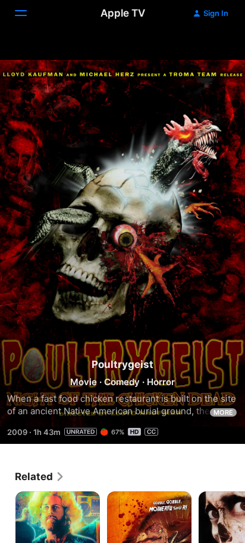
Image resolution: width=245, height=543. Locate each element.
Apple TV (122, 13)
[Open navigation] (28, 13)
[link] (40, 476)
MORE (223, 412)
